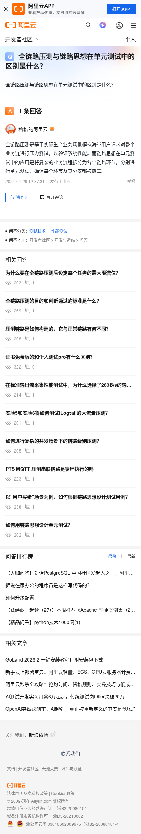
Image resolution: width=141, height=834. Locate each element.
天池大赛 (50, 769)
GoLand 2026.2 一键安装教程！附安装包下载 (54, 659)
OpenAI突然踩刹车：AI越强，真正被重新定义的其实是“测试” (70, 708)
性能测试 (59, 231)
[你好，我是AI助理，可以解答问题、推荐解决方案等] (102, 25)
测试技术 (37, 231)
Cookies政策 (63, 793)
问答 (83, 240)
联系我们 (70, 753)
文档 (11, 769)
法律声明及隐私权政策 (27, 793)
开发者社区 (39, 240)
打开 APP (121, 9)
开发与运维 (64, 240)
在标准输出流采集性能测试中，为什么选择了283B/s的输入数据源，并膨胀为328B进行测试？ (70, 384)
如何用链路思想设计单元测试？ (39, 524)
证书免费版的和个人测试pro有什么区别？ (50, 356)
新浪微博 (38, 734)
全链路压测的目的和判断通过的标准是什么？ (53, 300)
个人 (130, 39)
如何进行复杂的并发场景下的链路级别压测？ (53, 440)
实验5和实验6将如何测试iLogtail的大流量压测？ (57, 412)
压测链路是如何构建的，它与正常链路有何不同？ (58, 328)
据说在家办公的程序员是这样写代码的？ (48, 585)
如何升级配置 (19, 597)
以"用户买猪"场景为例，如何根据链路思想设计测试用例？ (67, 496)
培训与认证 (71, 769)
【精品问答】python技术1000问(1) (42, 621)
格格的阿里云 (33, 129)
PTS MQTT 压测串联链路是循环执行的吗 (49, 468)
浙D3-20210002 (68, 816)
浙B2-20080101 (72, 808)
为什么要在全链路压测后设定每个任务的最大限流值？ (62, 272)
